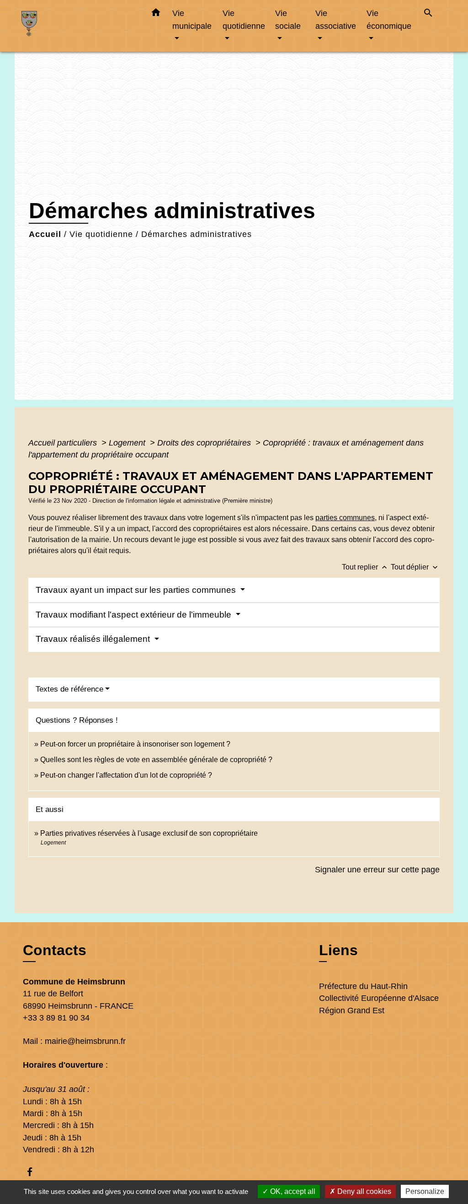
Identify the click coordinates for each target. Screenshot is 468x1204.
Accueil (45, 234)
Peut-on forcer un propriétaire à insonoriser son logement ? (135, 744)
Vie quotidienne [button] (244, 19)
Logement (128, 442)
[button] (156, 14)
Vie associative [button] (335, 19)
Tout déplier (415, 567)
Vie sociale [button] (288, 19)
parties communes (345, 517)
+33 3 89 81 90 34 (56, 1017)
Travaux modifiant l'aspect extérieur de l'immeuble (135, 614)
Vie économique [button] (389, 19)
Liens (338, 950)
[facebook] (34, 1172)
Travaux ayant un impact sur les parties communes (137, 590)
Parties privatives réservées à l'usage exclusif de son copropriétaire (149, 833)
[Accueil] (78, 26)
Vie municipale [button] (192, 19)
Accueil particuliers (63, 442)
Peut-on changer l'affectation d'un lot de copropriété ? (126, 775)
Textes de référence (69, 689)
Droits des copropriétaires (205, 442)
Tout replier (365, 567)
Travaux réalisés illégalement (94, 639)
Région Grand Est (351, 1010)
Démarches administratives (196, 234)
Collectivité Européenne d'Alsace (379, 998)
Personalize (424, 1191)
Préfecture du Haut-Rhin (363, 986)
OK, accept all (291, 1191)
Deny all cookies (363, 1191)
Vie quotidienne (101, 234)
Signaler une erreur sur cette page (377, 869)
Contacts (54, 950)
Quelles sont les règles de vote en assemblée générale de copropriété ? (156, 759)
